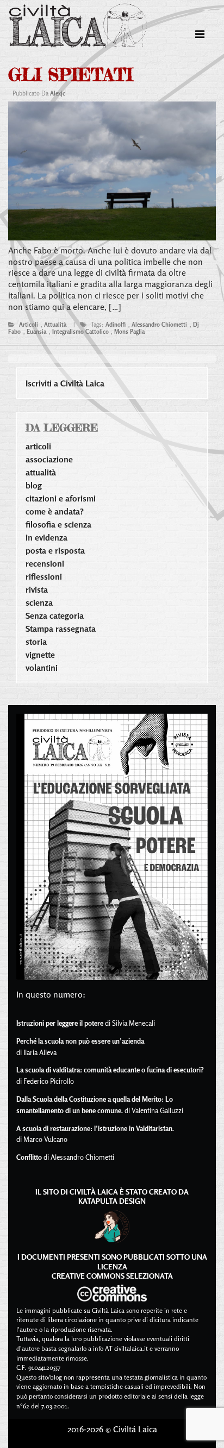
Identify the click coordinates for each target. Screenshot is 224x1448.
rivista (37, 589)
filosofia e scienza (58, 524)
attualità (55, 324)
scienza (39, 602)
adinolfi (115, 324)
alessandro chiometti (159, 324)
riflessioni (44, 576)
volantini (42, 667)
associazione (49, 459)
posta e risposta (55, 550)
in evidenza (46, 537)
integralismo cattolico (80, 331)
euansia (36, 331)
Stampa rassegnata (61, 628)
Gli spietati (70, 74)
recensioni (45, 563)
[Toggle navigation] (199, 34)
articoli (28, 324)
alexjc (57, 93)
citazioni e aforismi (61, 498)
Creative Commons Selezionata (112, 1275)
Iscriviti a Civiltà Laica (65, 383)
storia (36, 641)
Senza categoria (55, 615)
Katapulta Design (112, 1200)
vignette (40, 654)
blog (34, 485)
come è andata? (55, 511)
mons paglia (129, 331)
